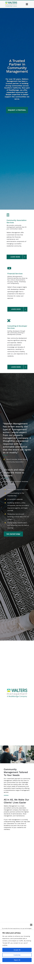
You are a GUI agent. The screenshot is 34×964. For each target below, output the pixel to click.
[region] (17, 947)
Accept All (17, 950)
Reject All (17, 960)
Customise (17, 955)
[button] (31, 925)
